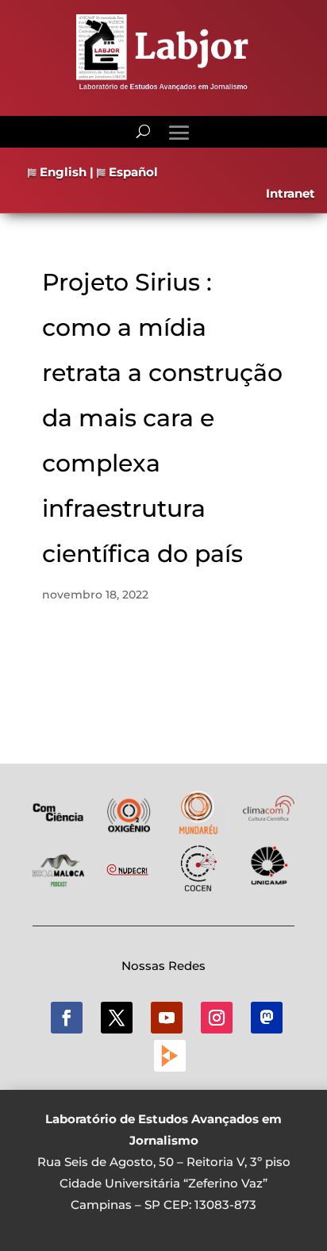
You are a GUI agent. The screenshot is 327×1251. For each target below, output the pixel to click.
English (62, 171)
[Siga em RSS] (170, 1056)
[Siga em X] (117, 1018)
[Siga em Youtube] (167, 1018)
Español (132, 171)
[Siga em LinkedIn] (267, 1018)
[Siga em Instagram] (217, 1018)
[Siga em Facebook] (67, 1018)
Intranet (290, 193)
